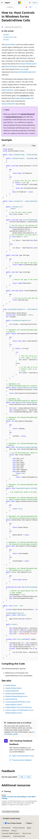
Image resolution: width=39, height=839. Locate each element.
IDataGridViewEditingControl (25, 72)
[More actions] (35, 7)
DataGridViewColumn (28, 64)
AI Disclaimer (6, 828)
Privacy (13, 831)
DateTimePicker (8, 90)
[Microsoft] (19, 2)
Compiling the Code (9, 37)
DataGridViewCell (11, 66)
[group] (19, 403)
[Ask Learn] (26, 7)
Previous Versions (19, 828)
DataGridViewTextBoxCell (24, 98)
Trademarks (6, 836)
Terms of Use (26, 833)
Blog (28, 828)
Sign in (35, 2)
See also (6, 40)
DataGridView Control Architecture (18, 707)
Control (22, 69)
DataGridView (10, 44)
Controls (10, 7)
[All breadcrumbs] (3, 7)
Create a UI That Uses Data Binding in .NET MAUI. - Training (19, 797)
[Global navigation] (2, 2)
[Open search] (30, 2)
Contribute (5, 831)
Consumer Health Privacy (10, 833)
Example (6, 34)
